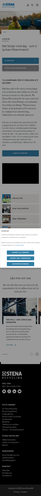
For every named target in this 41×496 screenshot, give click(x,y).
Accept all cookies (20, 252)
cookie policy (19, 245)
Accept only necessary (20, 258)
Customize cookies (20, 264)
